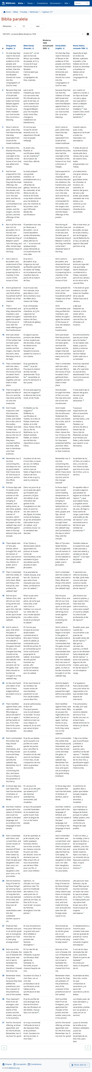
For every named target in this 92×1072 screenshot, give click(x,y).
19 (3, 627)
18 (3, 595)
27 (3, 926)
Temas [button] (30, 3)
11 (3, 363)
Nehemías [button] (34, 12)
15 (3, 487)
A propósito (19, 1064)
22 (3, 738)
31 (3, 1022)
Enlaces (7, 1064)
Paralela (23, 12)
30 (3, 999)
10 (3, 334)
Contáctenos (35, 1064)
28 (3, 949)
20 (3, 683)
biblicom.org (10, 1068)
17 (3, 572)
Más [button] (67, 3)
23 (3, 786)
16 (3, 543)
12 (3, 390)
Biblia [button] (21, 3)
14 (3, 458)
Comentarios (42, 3)
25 (3, 835)
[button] (4, 1048)
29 (3, 975)
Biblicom (10, 3)
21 (3, 704)
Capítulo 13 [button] (47, 12)
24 (3, 807)
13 (3, 408)
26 (3, 881)
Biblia (15, 12)
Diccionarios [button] (55, 3)
